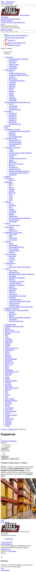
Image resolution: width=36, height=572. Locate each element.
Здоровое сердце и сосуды (18, 158)
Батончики (12, 256)
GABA (11, 151)
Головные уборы (14, 225)
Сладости (12, 259)
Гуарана (11, 209)
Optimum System (10, 324)
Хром (11, 198)
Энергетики (13, 221)
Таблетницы (13, 68)
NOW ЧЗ (8, 375)
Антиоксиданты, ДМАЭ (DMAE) (20, 153)
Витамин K (13, 122)
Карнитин (12, 84)
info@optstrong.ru (6, 544)
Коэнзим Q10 (13, 167)
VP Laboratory (9, 418)
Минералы (8, 182)
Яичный (11, 252)
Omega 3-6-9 (13, 231)
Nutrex (7, 377)
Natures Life (9, 373)
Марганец (12, 193)
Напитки (12, 180)
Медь (10, 194)
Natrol (7, 368)
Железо (11, 184)
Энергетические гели (16, 321)
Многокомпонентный (16, 247)
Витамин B (12, 115)
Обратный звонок (19, 22)
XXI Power (8, 422)
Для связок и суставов (12, 129)
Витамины (8, 111)
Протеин (8, 241)
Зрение (11, 160)
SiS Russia (8, 402)
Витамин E (12, 120)
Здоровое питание (11, 138)
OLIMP (7, 379)
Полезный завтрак (15, 142)
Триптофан (12, 98)
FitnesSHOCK (9, 350)
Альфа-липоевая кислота (17, 73)
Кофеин (11, 214)
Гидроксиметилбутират (17, 80)
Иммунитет (13, 162)
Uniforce (7, 413)
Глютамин (12, 82)
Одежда (7, 223)
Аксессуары (9, 57)
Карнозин (12, 86)
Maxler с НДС (9, 362)
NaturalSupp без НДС (12, 371)
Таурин (11, 93)
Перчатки (12, 62)
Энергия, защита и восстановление (21, 307)
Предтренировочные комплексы (20, 218)
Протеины (12, 297)
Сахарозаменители (15, 144)
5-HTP (11, 104)
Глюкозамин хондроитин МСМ (19, 131)
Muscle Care (9, 364)
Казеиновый (13, 245)
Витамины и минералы (17, 278)
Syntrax (7, 406)
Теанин (11, 95)
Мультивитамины (15, 109)
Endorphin (8, 342)
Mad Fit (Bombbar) (11, 359)
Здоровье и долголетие (12, 147)
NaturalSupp (9, 370)
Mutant (7, 366)
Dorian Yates (9, 341)
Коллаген (12, 133)
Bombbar (8, 333)
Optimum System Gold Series (14, 326)
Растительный (13, 249)
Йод (10, 185)
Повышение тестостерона (13, 232)
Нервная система (14, 169)
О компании (9, 539)
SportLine (8, 404)
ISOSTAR (8, 357)
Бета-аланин (13, 79)
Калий (11, 187)
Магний (11, 191)
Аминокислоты (10, 70)
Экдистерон (13, 240)
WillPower (8, 420)
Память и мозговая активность (19, 171)
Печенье (11, 258)
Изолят (11, 243)
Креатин (12, 88)
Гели (6, 127)
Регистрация (10, 2)
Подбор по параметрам (8, 440)
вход (2, 520)
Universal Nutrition (11, 415)
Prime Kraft (8, 386)
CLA (10, 265)
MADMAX (8, 361)
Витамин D (13, 118)
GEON (7, 353)
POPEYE (8, 382)
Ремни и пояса (14, 64)
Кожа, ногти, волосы (16, 164)
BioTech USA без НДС (12, 332)
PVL (6, 391)
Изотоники (12, 211)
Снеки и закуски (10, 254)
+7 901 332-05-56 (6, 3)
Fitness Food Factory (11, 348)
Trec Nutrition (9, 408)
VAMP (7, 417)
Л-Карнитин (9, 178)
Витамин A (13, 113)
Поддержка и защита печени (18, 173)
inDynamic (12, 551)
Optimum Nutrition (11, 380)
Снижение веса (14, 220)
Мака (10, 236)
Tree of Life (8, 409)
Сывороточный (14, 250)
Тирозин (12, 97)
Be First (7, 328)
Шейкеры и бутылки (12, 308)
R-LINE (7, 395)
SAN (6, 397)
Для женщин (13, 106)
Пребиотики (13, 216)
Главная (3, 429)
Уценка (7, 269)
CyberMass (8, 339)
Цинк (11, 200)
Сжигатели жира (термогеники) (20, 267)
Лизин (11, 89)
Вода (10, 207)
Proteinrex (8, 390)
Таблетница (13, 66)
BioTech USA (9, 330)
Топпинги (12, 146)
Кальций (12, 189)
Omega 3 (12, 229)
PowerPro (8, 384)
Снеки (11, 261)
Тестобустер (13, 238)
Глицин (11, 156)
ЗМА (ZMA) (13, 234)
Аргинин (12, 77)
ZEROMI (8, 424)
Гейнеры (8, 126)
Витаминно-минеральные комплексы (17, 102)
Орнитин (12, 91)
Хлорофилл (13, 174)
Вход (2, 2)
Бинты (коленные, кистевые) (18, 59)
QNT (6, 393)
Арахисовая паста (15, 140)
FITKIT (7, 346)
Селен (11, 196)
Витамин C (12, 117)
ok (1, 557)
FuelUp (7, 352)
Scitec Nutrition (10, 399)
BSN (6, 335)
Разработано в (5, 549)
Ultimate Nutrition (10, 411)
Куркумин (12, 135)
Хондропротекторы (15, 136)
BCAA (11, 71)
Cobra (7, 337)
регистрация (5, 522)
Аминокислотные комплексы (19, 75)
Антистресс (13, 155)
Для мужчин (13, 108)
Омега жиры (9, 227)
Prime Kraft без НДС (11, 388)
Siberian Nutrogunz (11, 400)
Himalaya (8, 355)
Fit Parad (7, 344)
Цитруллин (12, 100)
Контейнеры (13, 61)
